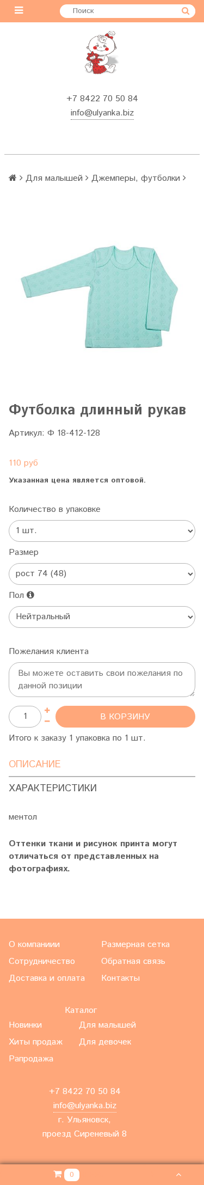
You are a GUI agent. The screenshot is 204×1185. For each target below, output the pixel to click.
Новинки (25, 1025)
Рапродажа (31, 1059)
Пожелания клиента (49, 651)
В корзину (125, 717)
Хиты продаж (36, 1042)
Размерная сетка (135, 944)
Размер (24, 552)
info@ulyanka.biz (102, 113)
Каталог (81, 1010)
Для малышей (54, 178)
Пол (18, 595)
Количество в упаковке (55, 509)
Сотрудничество (42, 961)
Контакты (120, 978)
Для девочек (105, 1042)
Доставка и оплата (47, 978)
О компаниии (34, 944)
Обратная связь (133, 961)
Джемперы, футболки (135, 178)
